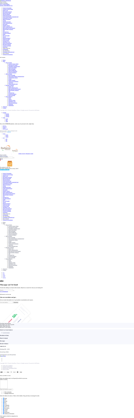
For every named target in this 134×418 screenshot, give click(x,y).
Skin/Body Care (6, 42)
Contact (4, 108)
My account (5, 126)
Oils (4, 30)
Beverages (5, 24)
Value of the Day (6, 48)
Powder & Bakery (7, 33)
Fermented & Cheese (7, 18)
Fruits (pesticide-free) (7, 23)
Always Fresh (9, 62)
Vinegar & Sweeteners (8, 54)
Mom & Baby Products (8, 29)
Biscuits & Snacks (7, 44)
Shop (4, 61)
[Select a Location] (3, 379)
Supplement (5, 49)
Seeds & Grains (6, 39)
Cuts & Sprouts (6, 332)
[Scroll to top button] (131, 415)
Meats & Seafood (6, 19)
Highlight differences (9, 393)
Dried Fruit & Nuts (7, 15)
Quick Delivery (9, 96)
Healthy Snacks (6, 25)
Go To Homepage (4, 291)
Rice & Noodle (6, 35)
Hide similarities (8, 392)
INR (7, 120)
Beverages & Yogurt (7, 11)
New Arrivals (6, 53)
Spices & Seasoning (7, 43)
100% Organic (9, 74)
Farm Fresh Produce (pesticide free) (10, 16)
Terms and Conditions (7, 365)
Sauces (4, 37)
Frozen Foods (6, 40)
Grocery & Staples (7, 45)
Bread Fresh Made (7, 13)
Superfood (5, 47)
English (4, 112)
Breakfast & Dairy (7, 21)
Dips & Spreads (6, 14)
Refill (4, 34)
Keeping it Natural (10, 85)
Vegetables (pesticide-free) (8, 52)
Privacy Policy (6, 369)
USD (4, 117)
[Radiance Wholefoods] (5, 0)
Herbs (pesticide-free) (7, 26)
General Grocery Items (8, 9)
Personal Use (6, 31)
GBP (7, 121)
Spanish (7, 115)
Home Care (5, 10)
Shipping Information (7, 366)
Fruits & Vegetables (7, 8)
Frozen (4, 20)
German (7, 116)
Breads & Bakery (6, 38)
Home (4, 60)
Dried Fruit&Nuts (12, 70)
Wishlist (4, 127)
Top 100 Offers (6, 50)
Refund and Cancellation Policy (10, 368)
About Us (5, 106)
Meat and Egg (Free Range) (9, 28)
